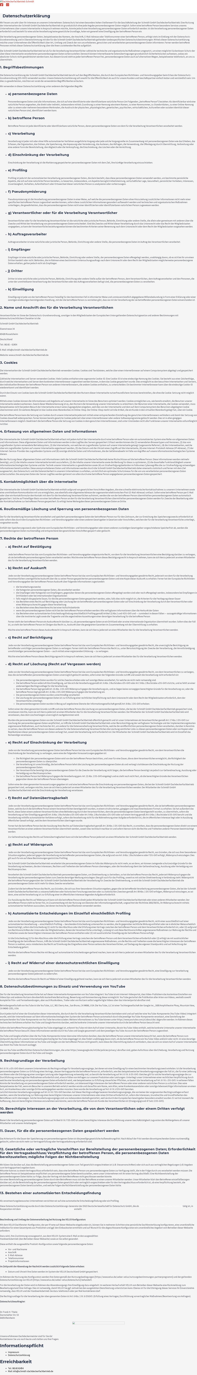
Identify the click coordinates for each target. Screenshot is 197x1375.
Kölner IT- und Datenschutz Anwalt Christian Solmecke (47, 1209)
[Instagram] (7, 5)
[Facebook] (1, 5)
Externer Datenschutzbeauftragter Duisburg (160, 1206)
